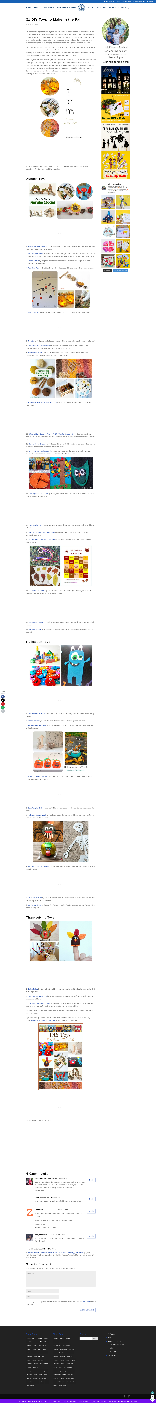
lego (60, 1371)
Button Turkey (33, 989)
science (62, 1378)
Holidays (38, 7)
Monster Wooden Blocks (37, 714)
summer (29, 1378)
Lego (43, 1356)
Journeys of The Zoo (42, 1209)
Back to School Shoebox (37, 444)
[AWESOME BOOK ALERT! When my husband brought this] (108, 261)
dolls (59, 1352)
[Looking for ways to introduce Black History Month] (123, 246)
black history (57, 1345)
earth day (56, 1356)
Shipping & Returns (117, 1344)
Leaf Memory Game (36, 622)
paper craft (40, 1360)
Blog (28, 7)
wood (46, 1382)
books (28, 1349)
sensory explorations (32, 1371)
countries (71, 1349)
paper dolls (29, 1363)
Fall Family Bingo (35, 629)
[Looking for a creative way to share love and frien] (123, 217)
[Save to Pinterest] (3, 704)
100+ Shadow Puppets (66, 7)
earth (72, 1352)
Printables (48, 7)
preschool (56, 1378)
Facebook (34, 1020)
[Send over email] (3, 707)
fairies (28, 1352)
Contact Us (112, 1356)
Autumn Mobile (33, 312)
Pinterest (42, 1020)
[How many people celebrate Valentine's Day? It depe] (123, 231)
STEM (59, 1382)
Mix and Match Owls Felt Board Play (42, 539)
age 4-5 (34, 1342)
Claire (37, 1197)
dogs (55, 1352)
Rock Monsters (33, 721)
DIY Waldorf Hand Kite (37, 591)
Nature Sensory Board (36, 352)
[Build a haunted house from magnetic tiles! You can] (108, 217)
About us (111, 1)
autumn (34, 1345)
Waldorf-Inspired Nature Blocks (39, 246)
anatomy (62, 1338)
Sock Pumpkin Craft (35, 808)
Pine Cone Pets (33, 268)
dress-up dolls (65, 1352)
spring (40, 1374)
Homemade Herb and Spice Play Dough (42, 402)
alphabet (46, 1342)
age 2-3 (46, 1338)
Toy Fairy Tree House (35, 254)
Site (111, 1348)
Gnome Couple (33, 261)
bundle (68, 1345)
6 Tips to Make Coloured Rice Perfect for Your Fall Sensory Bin (51, 434)
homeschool (37, 1356)
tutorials (35, 1378)
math (73, 1371)
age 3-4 (29, 1342)
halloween (29, 1356)
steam (45, 1374)
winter (42, 1382)
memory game (57, 1374)
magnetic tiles (66, 1371)
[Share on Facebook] (3, 696)
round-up (29, 1367)
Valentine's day (42, 1378)
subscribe (86, 1302)
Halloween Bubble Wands (37, 815)
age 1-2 (40, 1338)
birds (39, 1345)
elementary (63, 1356)
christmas (34, 1349)
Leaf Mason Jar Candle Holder (39, 345)
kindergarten (70, 1367)
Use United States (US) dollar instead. (117, 1401)
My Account (138, 1)
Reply (91, 1180)
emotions (69, 1356)
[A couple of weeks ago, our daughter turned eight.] (123, 202)
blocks (44, 1345)
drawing (44, 1349)
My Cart (91, 7)
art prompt (56, 1342)
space (35, 1374)
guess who (70, 1363)
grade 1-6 (63, 1363)
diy (39, 1349)
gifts (40, 1352)
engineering (56, 1360)
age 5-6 (40, 1342)
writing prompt (62, 1385)
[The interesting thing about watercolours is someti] (108, 246)
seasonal (35, 1367)
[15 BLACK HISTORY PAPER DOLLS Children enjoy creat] (123, 261)
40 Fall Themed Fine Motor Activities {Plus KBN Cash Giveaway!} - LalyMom (55, 1253)
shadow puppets (43, 1371)
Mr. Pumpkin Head (34, 905)
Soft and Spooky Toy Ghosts (38, 776)
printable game (38, 1363)
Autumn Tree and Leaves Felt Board (42, 532)
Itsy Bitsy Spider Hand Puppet (38, 866)
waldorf (28, 1382)
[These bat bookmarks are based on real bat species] (108, 202)
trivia (64, 1382)
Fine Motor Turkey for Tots (37, 996)
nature (28, 1360)
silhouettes (29, 1374)
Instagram (51, 1020)
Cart (144, 1)
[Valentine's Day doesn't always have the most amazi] (108, 231)
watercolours (35, 1382)
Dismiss (134, 1401)
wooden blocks (30, 1385)
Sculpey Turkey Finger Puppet (39, 1003)
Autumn (28, 24)
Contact (118, 1)
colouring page (64, 1349)
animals (29, 1345)
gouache (45, 1352)
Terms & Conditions (127, 1)
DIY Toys (35, 24)
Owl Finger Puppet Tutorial (38, 494)
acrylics (29, 1338)
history (55, 1367)
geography (34, 1352)
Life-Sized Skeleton (35, 898)
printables (46, 1363)
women (55, 1385)
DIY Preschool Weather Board (40, 451)
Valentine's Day (71, 1382)
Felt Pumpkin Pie (35, 525)
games (73, 1360)
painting (34, 1360)
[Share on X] (3, 700)
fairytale (68, 1360)
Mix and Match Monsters (37, 725)
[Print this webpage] (3, 711)
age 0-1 (34, 1338)
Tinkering (31, 341)
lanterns (56, 1371)
